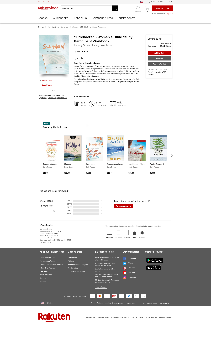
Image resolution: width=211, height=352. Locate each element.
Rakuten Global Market (120, 317)
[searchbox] (89, 8)
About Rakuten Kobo (48, 258)
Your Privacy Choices (149, 303)
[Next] (171, 155)
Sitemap (43, 282)
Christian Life (62, 98)
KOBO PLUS (80, 18)
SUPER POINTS (127, 18)
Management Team (47, 261)
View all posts (101, 287)
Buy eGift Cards (46, 275)
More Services (151, 317)
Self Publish (72, 258)
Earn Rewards (44, 2)
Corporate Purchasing (76, 271)
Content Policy (164, 303)
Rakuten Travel (137, 317)
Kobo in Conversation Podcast (51, 264)
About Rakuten (165, 317)
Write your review (123, 206)
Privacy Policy (130, 303)
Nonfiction (51, 95)
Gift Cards (162, 2)
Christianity (52, 98)
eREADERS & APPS (103, 18)
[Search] (115, 8)
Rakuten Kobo (48, 8)
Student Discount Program (78, 264)
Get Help (43, 278)
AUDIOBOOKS (61, 18)
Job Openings (73, 268)
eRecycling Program (47, 268)
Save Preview (47, 85)
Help (171, 2)
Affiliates (71, 261)
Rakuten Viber (103, 317)
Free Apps (43, 271)
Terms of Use (118, 303)
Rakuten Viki (90, 317)
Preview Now (47, 81)
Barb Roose (82, 51)
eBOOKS (43, 18)
